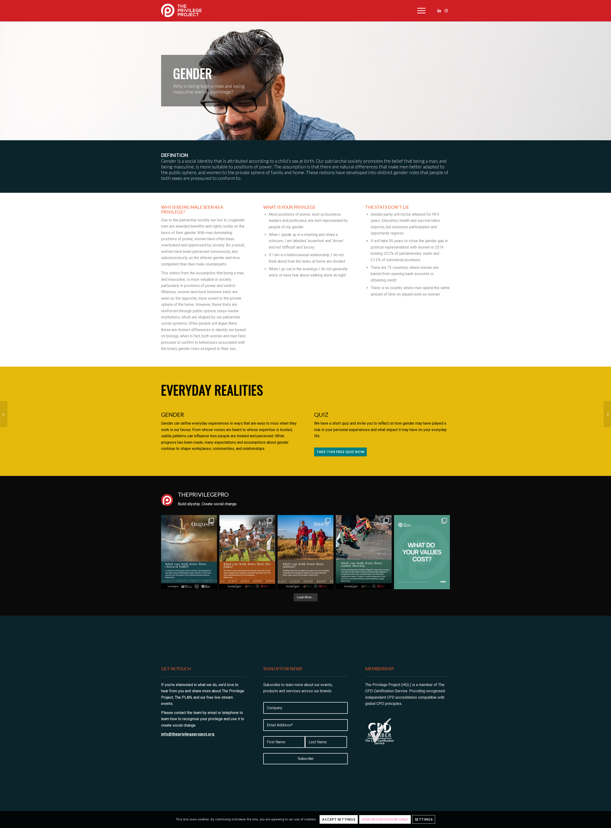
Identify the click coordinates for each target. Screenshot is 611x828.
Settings (423, 819)
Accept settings (338, 819)
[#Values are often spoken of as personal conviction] (422, 552)
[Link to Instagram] (446, 10)
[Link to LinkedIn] (439, 10)
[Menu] (420, 10)
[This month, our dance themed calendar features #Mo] (364, 552)
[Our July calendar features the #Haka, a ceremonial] (247, 552)
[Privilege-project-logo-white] (181, 10)
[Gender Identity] (607, 414)
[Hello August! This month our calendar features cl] (189, 552)
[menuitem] (420, 10)
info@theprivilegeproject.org (187, 734)
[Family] (3, 414)
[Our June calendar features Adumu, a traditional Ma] (305, 552)
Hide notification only (385, 819)
